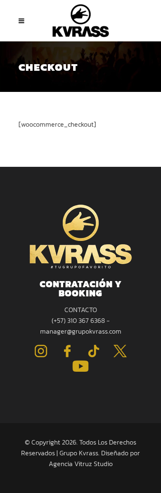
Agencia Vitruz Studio (81, 464)
